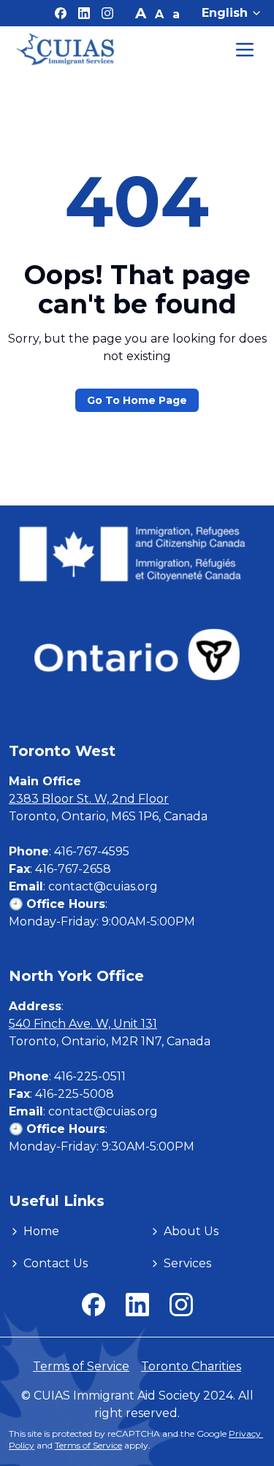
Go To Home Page (137, 400)
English (225, 13)
